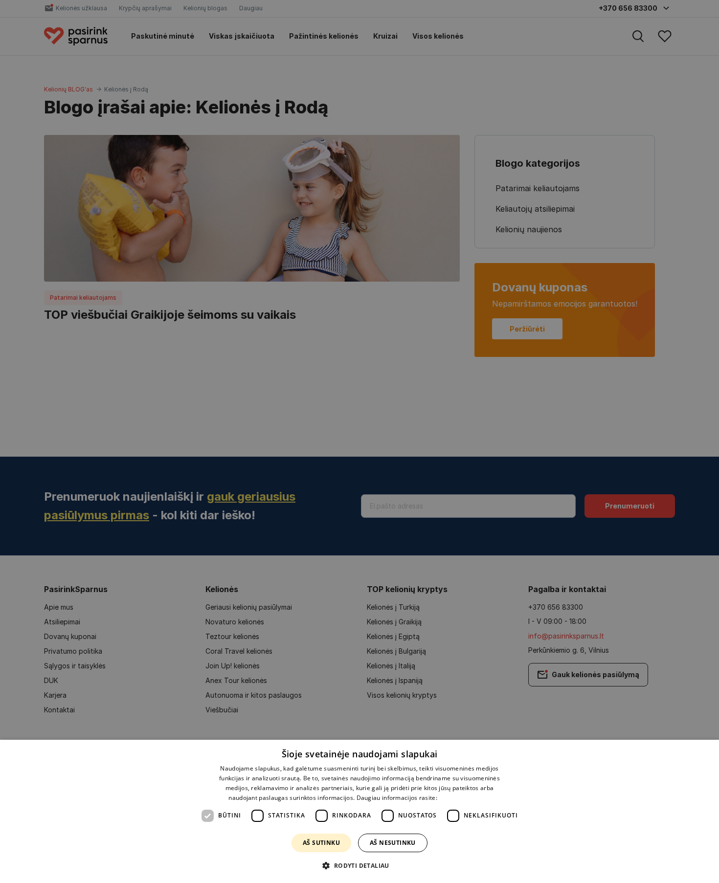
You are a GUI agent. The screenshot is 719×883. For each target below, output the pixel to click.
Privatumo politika (464, 798)
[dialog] (359, 811)
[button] (359, 865)
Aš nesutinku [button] (393, 843)
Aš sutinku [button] (321, 843)
